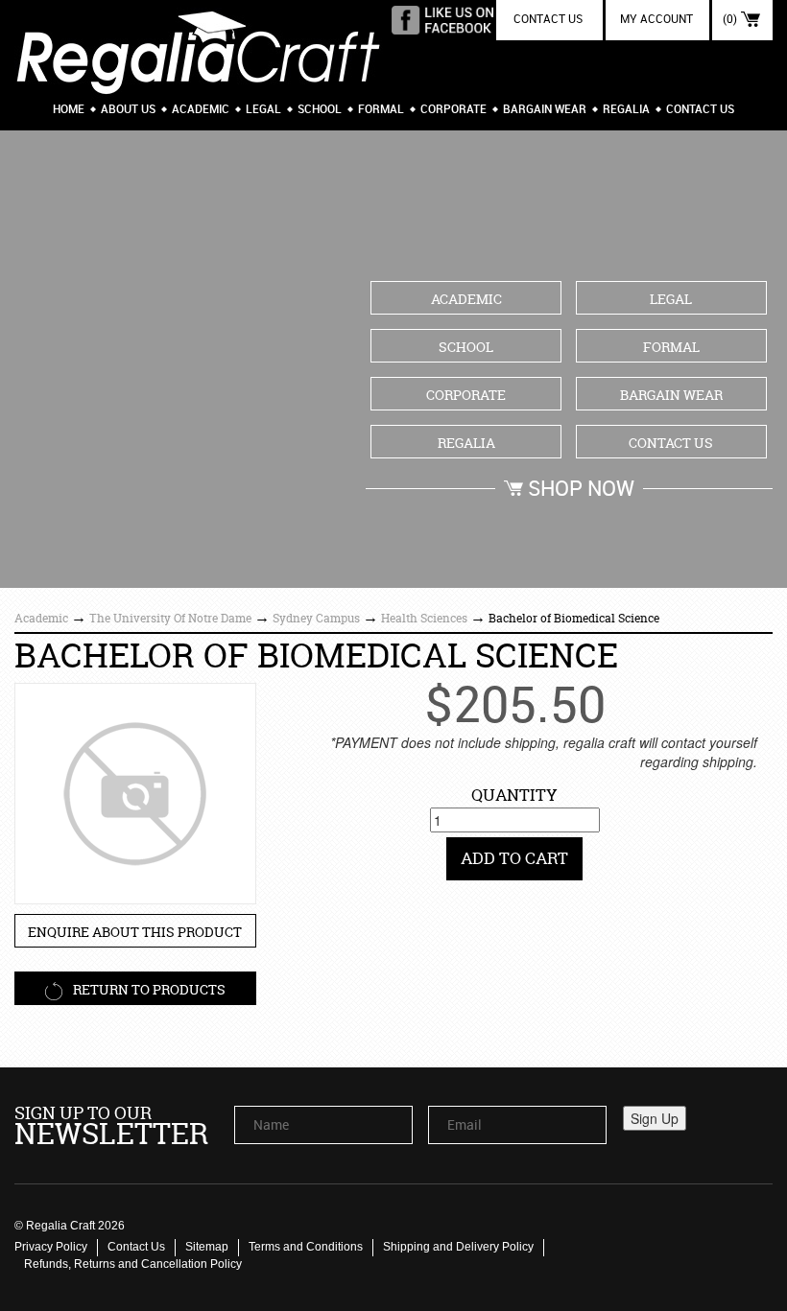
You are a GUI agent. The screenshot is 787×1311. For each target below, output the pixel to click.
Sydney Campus (316, 618)
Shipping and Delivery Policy (458, 1246)
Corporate (453, 110)
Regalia (626, 110)
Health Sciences (424, 618)
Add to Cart (514, 858)
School (320, 110)
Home (68, 110)
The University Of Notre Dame (170, 618)
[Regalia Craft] (199, 48)
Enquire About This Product (135, 932)
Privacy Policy (50, 1246)
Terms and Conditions (306, 1246)
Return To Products (148, 989)
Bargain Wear (544, 110)
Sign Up (655, 1118)
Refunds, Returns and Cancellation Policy (133, 1264)
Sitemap (206, 1246)
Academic (200, 110)
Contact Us (700, 110)
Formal (381, 110)
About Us (128, 110)
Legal (263, 110)
